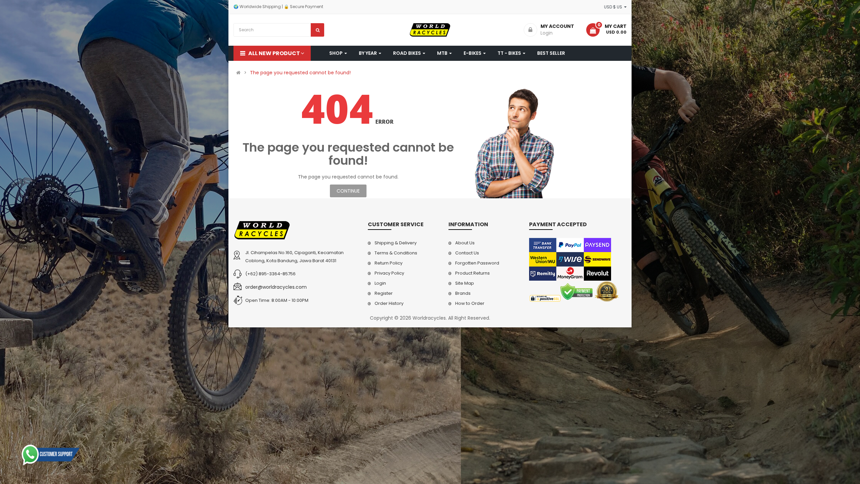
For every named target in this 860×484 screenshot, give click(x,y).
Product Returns (472, 273)
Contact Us (467, 253)
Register (384, 293)
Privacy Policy (389, 273)
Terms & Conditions (396, 253)
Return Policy (388, 263)
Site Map (464, 283)
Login (380, 283)
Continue (348, 191)
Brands (463, 293)
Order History (389, 303)
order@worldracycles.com (276, 287)
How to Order (469, 303)
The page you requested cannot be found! (300, 72)
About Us (465, 243)
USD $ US (614, 7)
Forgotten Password (477, 263)
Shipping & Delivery (396, 243)
